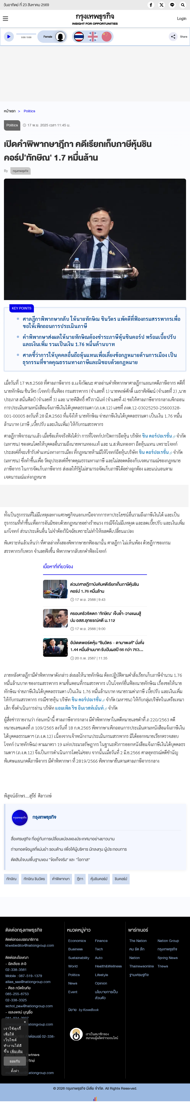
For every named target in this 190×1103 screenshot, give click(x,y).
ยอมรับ (15, 1061)
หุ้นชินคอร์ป (99, 879)
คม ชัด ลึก (136, 949)
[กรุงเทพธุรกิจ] (95, 18)
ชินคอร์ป (121, 879)
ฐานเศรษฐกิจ (139, 975)
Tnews (163, 966)
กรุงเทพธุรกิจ (167, 949)
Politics (29, 111)
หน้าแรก (10, 111)
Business (75, 949)
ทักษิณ (11, 879)
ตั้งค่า (15, 1070)
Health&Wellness (108, 966)
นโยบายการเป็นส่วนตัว (106, 995)
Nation (134, 958)
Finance (101, 941)
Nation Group (168, 941)
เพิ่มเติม (16, 1051)
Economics (77, 941)
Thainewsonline (141, 966)
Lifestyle (101, 975)
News (72, 983)
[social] (150, 4)
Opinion (101, 983)
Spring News (168, 958)
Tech (99, 949)
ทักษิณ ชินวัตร (34, 879)
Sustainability (78, 958)
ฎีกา (80, 879)
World (72, 966)
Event (72, 992)
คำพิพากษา (61, 879)
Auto (98, 958)
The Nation (138, 941)
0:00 (23, 37)
